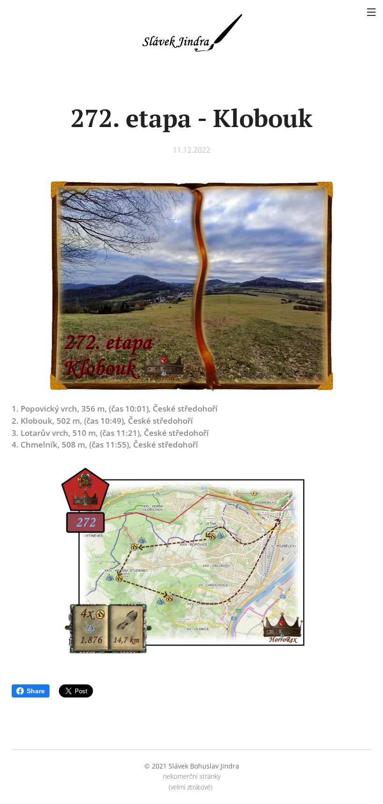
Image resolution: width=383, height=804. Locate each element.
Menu (371, 11)
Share (36, 691)
